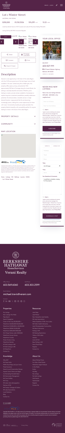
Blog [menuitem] (4, 394)
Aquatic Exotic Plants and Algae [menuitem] (12, 371)
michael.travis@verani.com (17, 294)
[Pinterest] (21, 301)
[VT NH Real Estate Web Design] (57, 425)
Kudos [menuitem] (34, 369)
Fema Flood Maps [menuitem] (37, 344)
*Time (44, 169)
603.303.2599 (32, 284)
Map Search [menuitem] (6, 317)
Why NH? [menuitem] (5, 360)
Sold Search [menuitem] (35, 378)
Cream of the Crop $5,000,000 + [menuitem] (12, 321)
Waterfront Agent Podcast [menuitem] (39, 364)
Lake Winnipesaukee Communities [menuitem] (41, 326)
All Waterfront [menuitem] (7, 349)
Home (2, 177)
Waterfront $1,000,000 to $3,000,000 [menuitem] (13, 326)
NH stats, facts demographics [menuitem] (11, 383)
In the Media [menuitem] (35, 367)
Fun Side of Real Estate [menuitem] (38, 362)
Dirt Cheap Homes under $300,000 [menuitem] (13, 333)
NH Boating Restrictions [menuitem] (39, 333)
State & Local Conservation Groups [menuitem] (12, 369)
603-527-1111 (48, 66)
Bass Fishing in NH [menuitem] (37, 342)
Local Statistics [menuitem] (7, 392)
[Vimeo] (15, 301)
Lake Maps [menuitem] (35, 312)
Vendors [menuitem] (34, 337)
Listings (8, 177)
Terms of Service (52, 222)
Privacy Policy (57, 122)
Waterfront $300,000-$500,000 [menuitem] (12, 331)
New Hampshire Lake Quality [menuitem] (40, 317)
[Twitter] (12, 301)
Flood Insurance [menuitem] (7, 367)
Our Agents (51, 74)
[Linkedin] (6, 301)
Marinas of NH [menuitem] (7, 385)
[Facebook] (3, 301)
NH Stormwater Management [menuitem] (11, 376)
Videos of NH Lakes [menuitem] (37, 335)
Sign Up (46, 5)
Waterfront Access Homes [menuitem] (10, 335)
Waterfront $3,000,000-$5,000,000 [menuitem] (13, 324)
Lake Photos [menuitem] (35, 314)
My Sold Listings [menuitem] (37, 376)
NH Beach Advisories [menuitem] (38, 328)
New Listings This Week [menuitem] (9, 314)
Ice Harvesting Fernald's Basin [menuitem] (11, 374)
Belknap (17, 177)
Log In (51, 5)
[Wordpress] (18, 301)
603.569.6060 (10, 284)
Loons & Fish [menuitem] (36, 340)
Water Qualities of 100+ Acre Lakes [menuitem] (42, 321)
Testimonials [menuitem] (35, 380)
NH (12, 177)
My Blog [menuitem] (34, 371)
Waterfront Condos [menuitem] (8, 337)
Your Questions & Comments (50, 176)
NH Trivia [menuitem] (5, 380)
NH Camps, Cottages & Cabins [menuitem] (11, 387)
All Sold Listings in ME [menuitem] (9, 347)
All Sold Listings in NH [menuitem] (9, 344)
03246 (27, 177)
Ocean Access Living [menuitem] (9, 340)
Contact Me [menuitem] (35, 385)
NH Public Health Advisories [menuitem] (40, 324)
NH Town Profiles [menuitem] (8, 378)
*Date (44, 163)
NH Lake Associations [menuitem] (38, 319)
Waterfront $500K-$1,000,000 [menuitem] (11, 328)
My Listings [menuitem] (6, 312)
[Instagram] (24, 301)
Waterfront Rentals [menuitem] (8, 342)
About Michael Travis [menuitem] (38, 360)
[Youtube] (9, 301)
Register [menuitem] (34, 347)
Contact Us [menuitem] (6, 351)
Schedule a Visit (56, 145)
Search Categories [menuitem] (8, 319)
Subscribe (52, 128)
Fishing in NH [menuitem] (36, 331)
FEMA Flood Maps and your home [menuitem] (12, 364)
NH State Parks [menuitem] (7, 362)
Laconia (22, 177)
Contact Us (45, 74)
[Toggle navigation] (61, 5)
